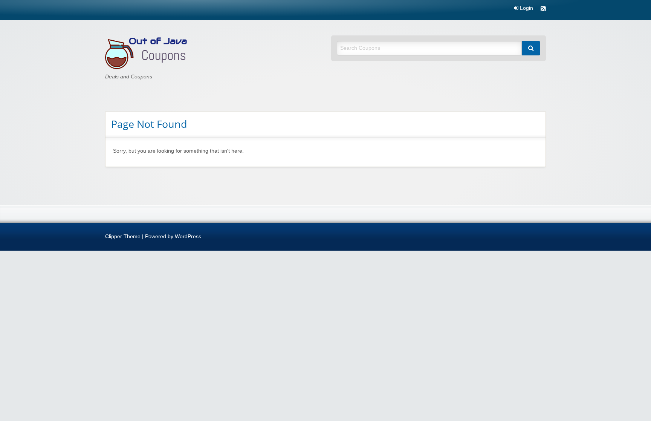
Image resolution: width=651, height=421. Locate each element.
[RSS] (543, 9)
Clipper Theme (123, 236)
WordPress (188, 236)
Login (525, 8)
